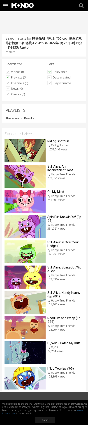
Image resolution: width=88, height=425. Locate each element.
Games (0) (18, 94)
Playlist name (62, 83)
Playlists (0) (18, 77)
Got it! (45, 420)
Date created (62, 77)
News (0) (17, 88)
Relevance (60, 72)
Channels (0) (19, 83)
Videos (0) (17, 72)
